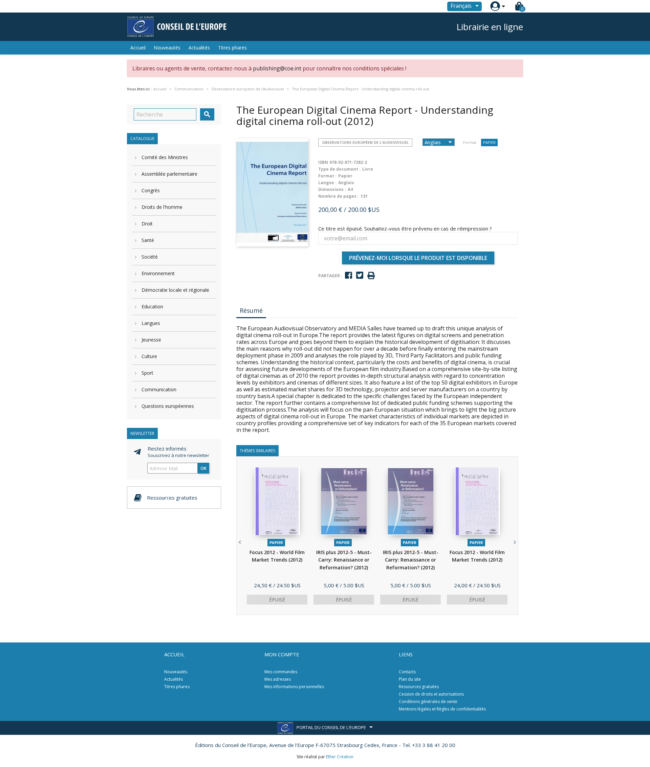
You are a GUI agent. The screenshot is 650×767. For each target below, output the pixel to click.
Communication (159, 389)
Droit (147, 223)
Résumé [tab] (251, 310)
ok (203, 468)
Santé (148, 240)
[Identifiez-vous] (495, 6)
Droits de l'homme (162, 207)
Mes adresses (277, 679)
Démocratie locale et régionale (175, 290)
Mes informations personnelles (294, 686)
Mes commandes (280, 672)
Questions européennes (168, 406)
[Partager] (348, 275)
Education (152, 306)
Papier (489, 142)
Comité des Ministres (165, 157)
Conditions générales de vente (428, 701)
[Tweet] (359, 275)
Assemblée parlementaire (169, 174)
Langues (151, 323)
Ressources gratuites (419, 686)
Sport (147, 373)
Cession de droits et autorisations (431, 694)
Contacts (407, 672)
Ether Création (339, 757)
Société (150, 257)
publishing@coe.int (277, 68)
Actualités (199, 47)
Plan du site (410, 679)
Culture (149, 356)
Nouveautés (167, 47)
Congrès (151, 190)
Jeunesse (151, 339)
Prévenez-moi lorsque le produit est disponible (418, 258)
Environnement (158, 273)
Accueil (138, 47)
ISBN (323, 162)
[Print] (371, 276)
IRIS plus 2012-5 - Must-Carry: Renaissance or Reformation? (344, 560)
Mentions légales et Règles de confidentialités (442, 709)
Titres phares (232, 47)
